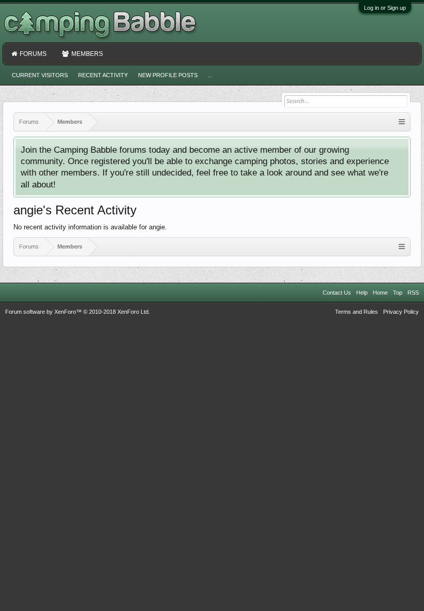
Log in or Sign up (385, 8)
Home (380, 292)
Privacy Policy (401, 312)
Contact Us (337, 292)
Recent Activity (103, 75)
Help (362, 292)
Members (87, 53)
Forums (33, 53)
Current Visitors (40, 75)
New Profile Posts (168, 75)
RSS (413, 292)
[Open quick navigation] (401, 122)
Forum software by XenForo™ (77, 312)
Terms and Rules (356, 312)
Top (397, 292)
